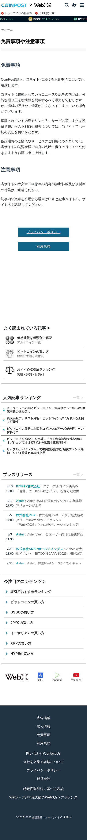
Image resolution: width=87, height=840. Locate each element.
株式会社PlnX (26, 515)
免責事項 (43, 735)
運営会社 (43, 779)
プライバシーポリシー (43, 232)
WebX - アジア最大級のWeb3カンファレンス (43, 797)
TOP (10, 838)
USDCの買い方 (22, 612)
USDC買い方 (46, 13)
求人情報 (43, 726)
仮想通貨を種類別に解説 (34, 338)
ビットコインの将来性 (18, 13)
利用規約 (43, 246)
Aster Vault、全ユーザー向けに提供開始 (55, 534)
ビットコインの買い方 (33, 351)
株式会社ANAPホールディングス (39, 549)
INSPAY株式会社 (28, 486)
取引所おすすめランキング (31, 591)
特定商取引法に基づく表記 (43, 789)
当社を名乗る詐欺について (43, 762)
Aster (20, 501)
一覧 (76, 397)
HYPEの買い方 (22, 653)
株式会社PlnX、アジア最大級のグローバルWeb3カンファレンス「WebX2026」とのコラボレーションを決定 (49, 519)
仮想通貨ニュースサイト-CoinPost (51, 817)
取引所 (60, 838)
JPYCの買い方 (22, 622)
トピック (43, 838)
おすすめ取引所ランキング (36, 369)
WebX (76, 838)
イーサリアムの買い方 (27, 633)
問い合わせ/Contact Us (43, 753)
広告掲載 (43, 718)
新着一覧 (27, 838)
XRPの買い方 (21, 643)
